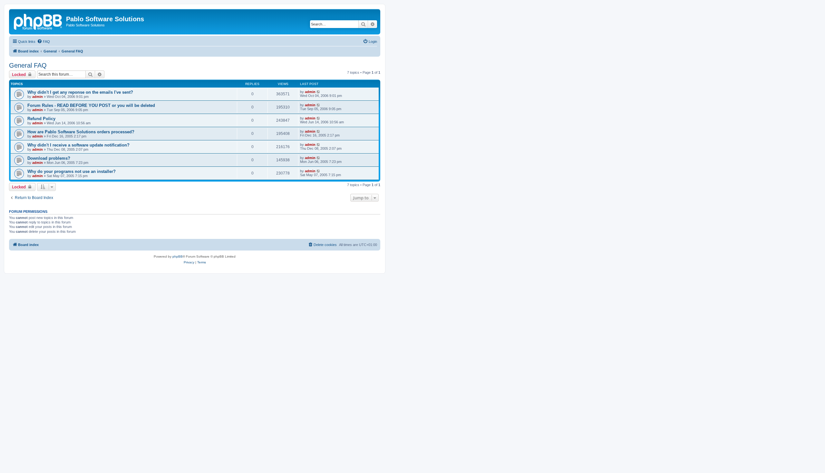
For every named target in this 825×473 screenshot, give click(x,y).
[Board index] (38, 21)
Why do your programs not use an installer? (71, 171)
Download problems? (48, 158)
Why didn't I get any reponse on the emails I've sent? (80, 92)
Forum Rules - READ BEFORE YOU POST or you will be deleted (91, 105)
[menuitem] (43, 41)
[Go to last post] (318, 92)
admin (37, 97)
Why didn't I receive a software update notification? (78, 145)
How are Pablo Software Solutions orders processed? (80, 131)
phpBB (177, 256)
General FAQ (28, 65)
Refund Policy (41, 118)
